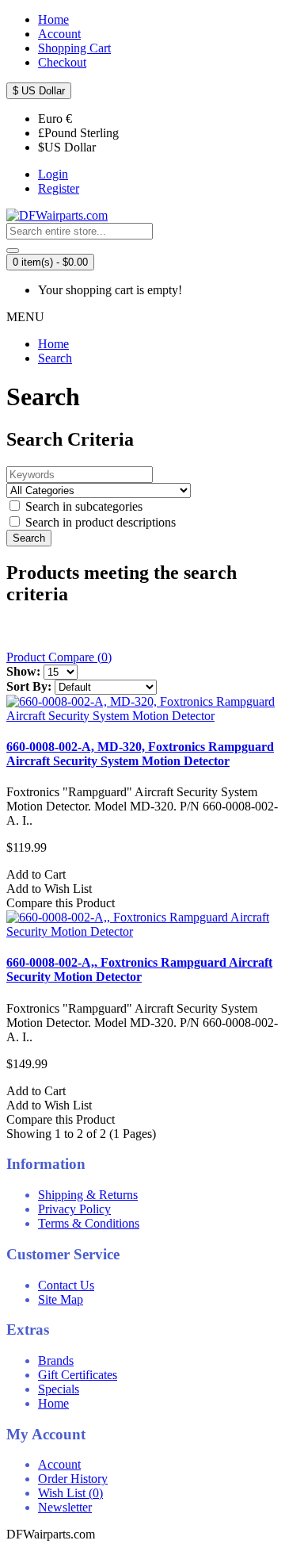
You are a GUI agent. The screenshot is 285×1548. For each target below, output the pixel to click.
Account (59, 1464)
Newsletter (65, 1507)
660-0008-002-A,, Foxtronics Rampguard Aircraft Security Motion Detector (139, 969)
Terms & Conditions (88, 1223)
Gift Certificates (77, 1374)
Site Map (60, 1299)
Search (55, 358)
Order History (73, 1478)
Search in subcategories (82, 506)
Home (53, 344)
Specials (58, 1389)
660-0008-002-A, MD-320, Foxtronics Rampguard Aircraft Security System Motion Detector (140, 754)
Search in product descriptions (99, 522)
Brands (56, 1360)
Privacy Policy (74, 1209)
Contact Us (66, 1285)
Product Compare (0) (59, 657)
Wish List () (70, 1493)
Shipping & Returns (88, 1194)
